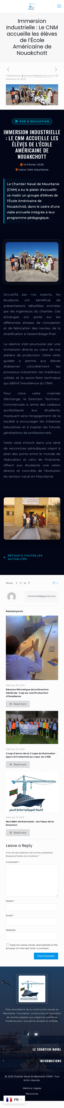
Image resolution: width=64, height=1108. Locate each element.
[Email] (36, 1034)
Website (10, 930)
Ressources (32, 1093)
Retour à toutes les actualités (25, 557)
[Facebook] (28, 1034)
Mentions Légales (32, 1088)
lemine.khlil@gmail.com (38, 75)
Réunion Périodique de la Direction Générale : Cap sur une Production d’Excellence (27, 693)
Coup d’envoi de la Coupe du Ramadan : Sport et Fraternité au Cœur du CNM (31, 755)
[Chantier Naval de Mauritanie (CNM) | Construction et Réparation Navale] (32, 6)
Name (10, 901)
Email (10, 915)
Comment (13, 862)
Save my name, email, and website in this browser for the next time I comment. (32, 946)
